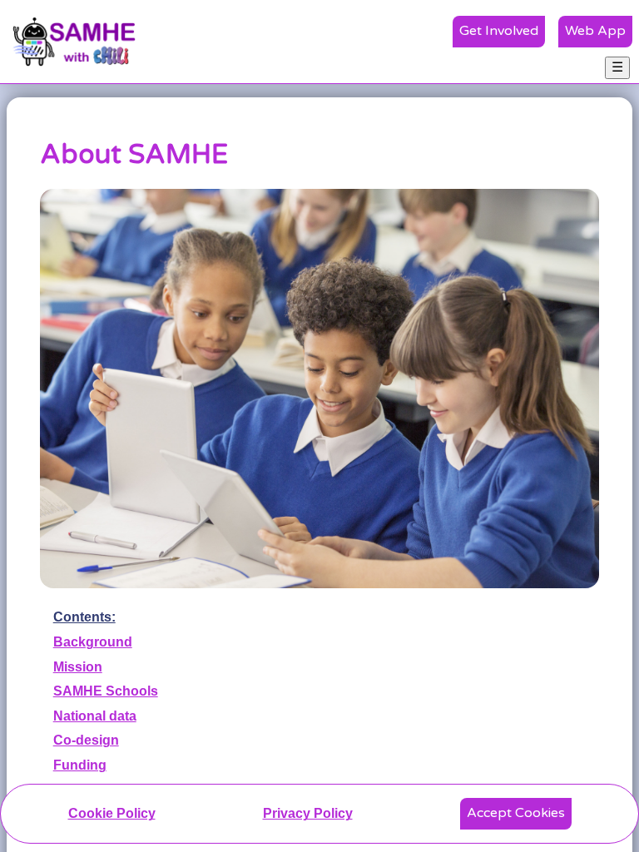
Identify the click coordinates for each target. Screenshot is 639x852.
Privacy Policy (308, 813)
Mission (77, 667)
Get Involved (498, 30)
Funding (79, 765)
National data (94, 716)
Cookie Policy (112, 813)
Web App (595, 30)
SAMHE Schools (105, 691)
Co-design (86, 740)
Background (92, 642)
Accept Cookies (516, 813)
